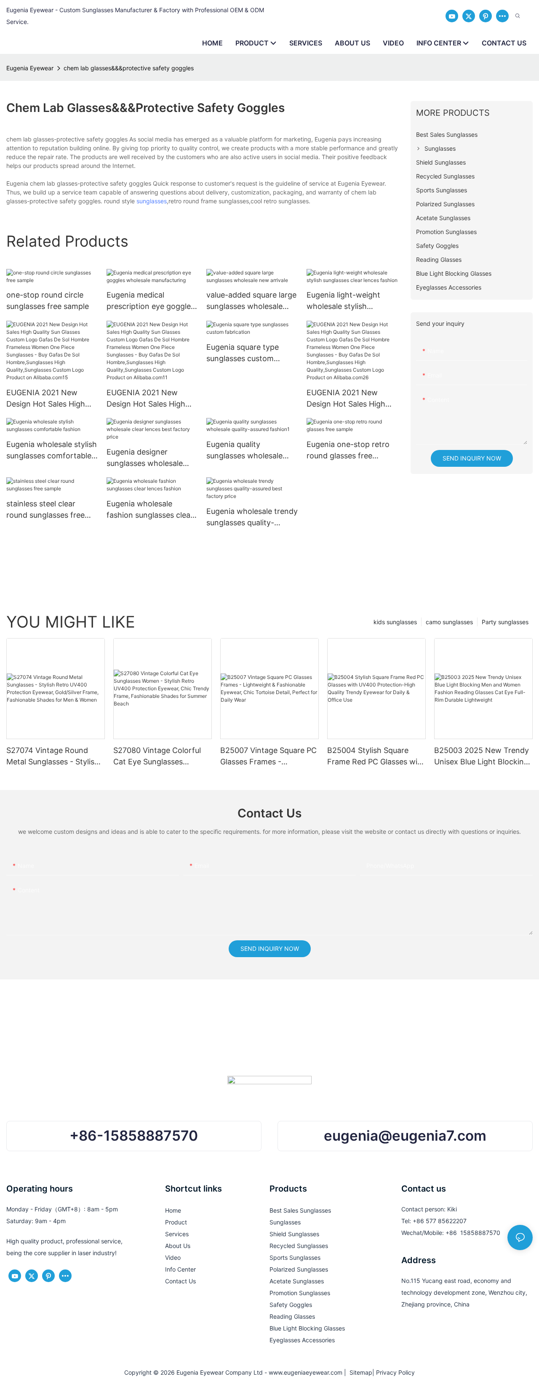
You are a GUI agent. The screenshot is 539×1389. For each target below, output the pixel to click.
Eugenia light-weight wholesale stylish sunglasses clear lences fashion (348, 301)
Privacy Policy (395, 1372)
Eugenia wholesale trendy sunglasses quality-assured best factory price (252, 517)
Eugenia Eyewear (29, 68)
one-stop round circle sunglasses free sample (47, 300)
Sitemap (359, 1372)
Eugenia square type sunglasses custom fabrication (242, 353)
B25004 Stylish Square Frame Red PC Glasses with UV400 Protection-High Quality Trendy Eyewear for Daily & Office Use (376, 756)
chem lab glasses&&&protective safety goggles (129, 68)
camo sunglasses (449, 621)
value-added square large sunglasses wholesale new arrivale (251, 301)
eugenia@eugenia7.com (405, 1135)
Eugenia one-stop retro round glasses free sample (348, 450)
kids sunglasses (395, 621)
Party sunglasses (505, 621)
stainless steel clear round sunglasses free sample (45, 510)
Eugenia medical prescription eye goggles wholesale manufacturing (151, 301)
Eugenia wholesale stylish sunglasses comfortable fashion (51, 450)
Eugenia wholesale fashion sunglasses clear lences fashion (150, 510)
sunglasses (151, 201)
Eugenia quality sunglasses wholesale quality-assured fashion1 (249, 450)
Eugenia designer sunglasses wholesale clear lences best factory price (151, 458)
